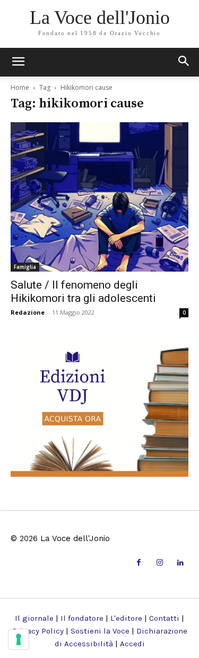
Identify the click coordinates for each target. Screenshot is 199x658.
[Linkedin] (180, 563)
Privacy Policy (38, 631)
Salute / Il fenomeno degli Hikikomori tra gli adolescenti (83, 292)
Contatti (164, 618)
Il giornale (34, 618)
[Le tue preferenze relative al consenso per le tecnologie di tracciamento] (18, 639)
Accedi (132, 643)
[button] (184, 62)
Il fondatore (81, 618)
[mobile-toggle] (18, 62)
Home (20, 87)
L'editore (126, 618)
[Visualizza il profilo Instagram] (159, 563)
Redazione (28, 312)
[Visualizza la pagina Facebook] (138, 563)
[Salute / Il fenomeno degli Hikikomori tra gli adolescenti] (99, 197)
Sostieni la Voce (100, 631)
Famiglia (25, 267)
